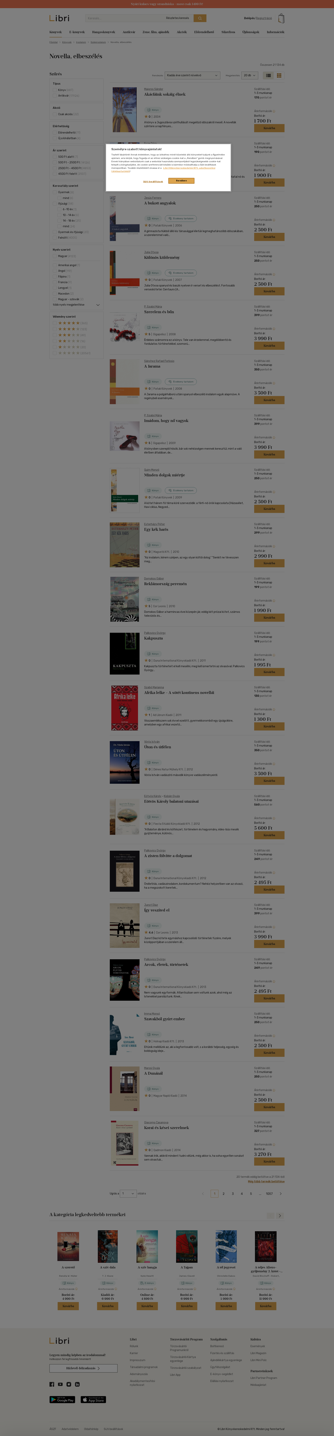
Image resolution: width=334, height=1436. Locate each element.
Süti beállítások (153, 181)
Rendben (181, 180)
